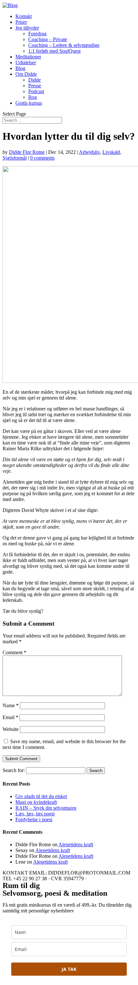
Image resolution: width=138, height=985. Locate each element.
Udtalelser (25, 62)
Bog (32, 97)
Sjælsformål (15, 158)
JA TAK (69, 969)
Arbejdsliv (89, 152)
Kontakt (23, 16)
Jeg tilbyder (27, 28)
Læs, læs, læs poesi (35, 813)
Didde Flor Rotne (27, 152)
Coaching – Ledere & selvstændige (63, 45)
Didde (34, 80)
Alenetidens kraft (75, 844)
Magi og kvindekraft (36, 802)
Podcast (36, 91)
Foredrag (37, 33)
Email (10, 717)
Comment (14, 652)
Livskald (111, 152)
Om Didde (26, 74)
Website (11, 729)
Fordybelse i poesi (33, 819)
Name (11, 705)
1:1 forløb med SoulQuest (54, 51)
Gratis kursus (28, 103)
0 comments (42, 158)
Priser (21, 22)
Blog (20, 68)
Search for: (14, 770)
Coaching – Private (47, 39)
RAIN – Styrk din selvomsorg (45, 808)
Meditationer (28, 56)
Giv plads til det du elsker (41, 796)
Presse (34, 85)
